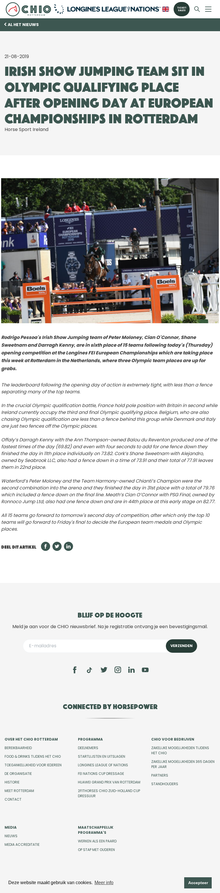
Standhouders (164, 783)
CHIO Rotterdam (28, 9)
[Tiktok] (89, 670)
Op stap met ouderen (96, 849)
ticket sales (181, 9)
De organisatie (18, 773)
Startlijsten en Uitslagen (101, 756)
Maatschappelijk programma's (95, 830)
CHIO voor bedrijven (172, 739)
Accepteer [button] (198, 882)
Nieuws (11, 836)
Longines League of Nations (103, 765)
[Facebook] (74, 669)
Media (11, 827)
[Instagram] (117, 669)
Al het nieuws (23, 24)
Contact (13, 799)
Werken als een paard (97, 841)
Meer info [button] (104, 882)
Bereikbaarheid (18, 747)
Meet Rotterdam (19, 790)
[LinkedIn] (131, 669)
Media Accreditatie (22, 844)
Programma (90, 739)
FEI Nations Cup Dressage (101, 773)
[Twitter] (104, 669)
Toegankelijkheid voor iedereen (33, 765)
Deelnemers (88, 747)
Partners (159, 775)
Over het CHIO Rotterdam (31, 739)
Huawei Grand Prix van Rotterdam (109, 782)
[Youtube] (145, 669)
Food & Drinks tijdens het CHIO (33, 756)
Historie (12, 782)
